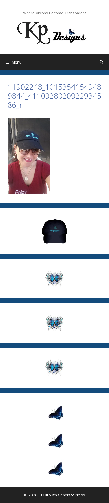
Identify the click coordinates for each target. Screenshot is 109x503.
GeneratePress (71, 494)
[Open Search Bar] (101, 62)
